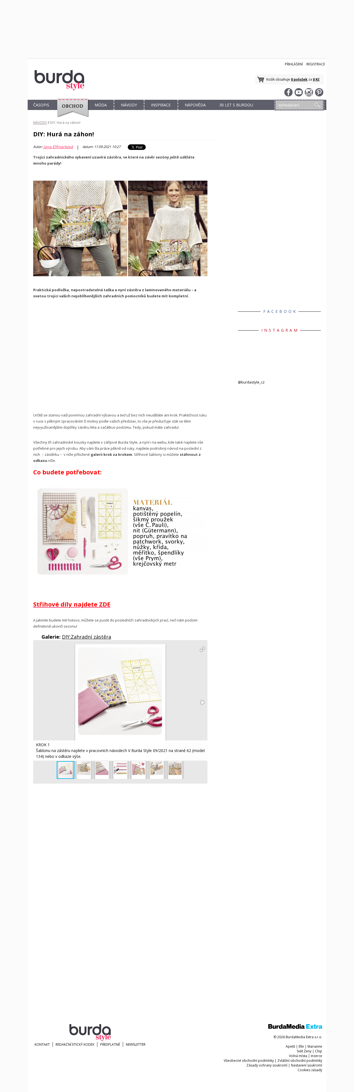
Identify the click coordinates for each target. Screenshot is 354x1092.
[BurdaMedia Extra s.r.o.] (295, 1027)
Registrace (315, 64)
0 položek (299, 79)
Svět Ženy (304, 1051)
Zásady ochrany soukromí (266, 1065)
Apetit (290, 1046)
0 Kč (316, 79)
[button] (202, 649)
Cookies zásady (310, 1070)
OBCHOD (71, 111)
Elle (301, 1046)
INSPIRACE (161, 105)
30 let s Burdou (236, 105)
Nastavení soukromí (306, 1065)
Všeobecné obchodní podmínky (249, 1060)
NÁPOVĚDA (195, 105)
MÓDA (101, 105)
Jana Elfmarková (58, 147)
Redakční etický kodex (75, 1044)
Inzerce (316, 1055)
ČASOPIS (41, 105)
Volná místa (298, 1055)
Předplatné (110, 1044)
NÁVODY (129, 105)
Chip (318, 1051)
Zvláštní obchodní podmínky (299, 1060)
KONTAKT (42, 1044)
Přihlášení (294, 64)
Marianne (315, 1046)
